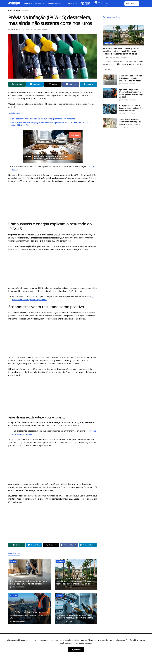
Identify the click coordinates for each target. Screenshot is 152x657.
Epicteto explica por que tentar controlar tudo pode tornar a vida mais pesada (130, 121)
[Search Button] (137, 3)
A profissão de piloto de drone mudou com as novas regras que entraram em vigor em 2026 (29, 615)
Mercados (25, 11)
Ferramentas (39, 3)
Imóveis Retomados (56, 3)
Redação (14, 29)
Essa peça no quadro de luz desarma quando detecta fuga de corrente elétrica (74, 616)
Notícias (27, 3)
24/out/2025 (26, 29)
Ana (107, 57)
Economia (60, 561)
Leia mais (109, 68)
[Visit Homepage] (14, 3)
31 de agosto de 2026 (18, 587)
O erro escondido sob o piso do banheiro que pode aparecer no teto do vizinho (42, 119)
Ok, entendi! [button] (76, 650)
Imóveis (13, 561)
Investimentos (71, 3)
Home (10, 11)
